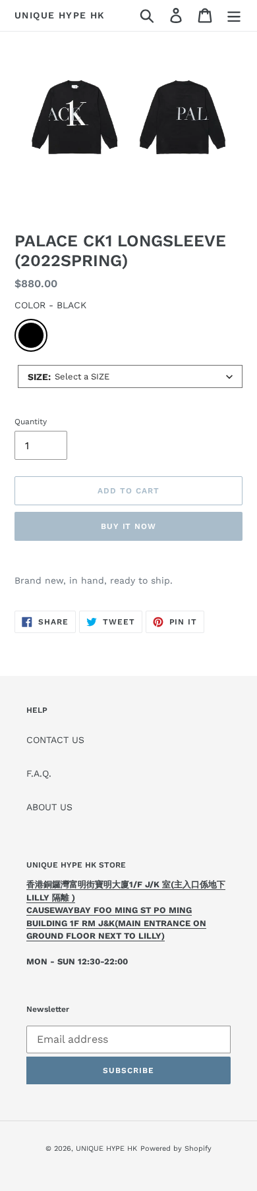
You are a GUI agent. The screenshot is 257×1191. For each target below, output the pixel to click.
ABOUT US (49, 807)
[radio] (30, 335)
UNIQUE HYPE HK (59, 15)
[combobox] (130, 376)
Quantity (30, 421)
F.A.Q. (38, 773)
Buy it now (129, 526)
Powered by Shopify (176, 1148)
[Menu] (233, 15)
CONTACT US (55, 739)
